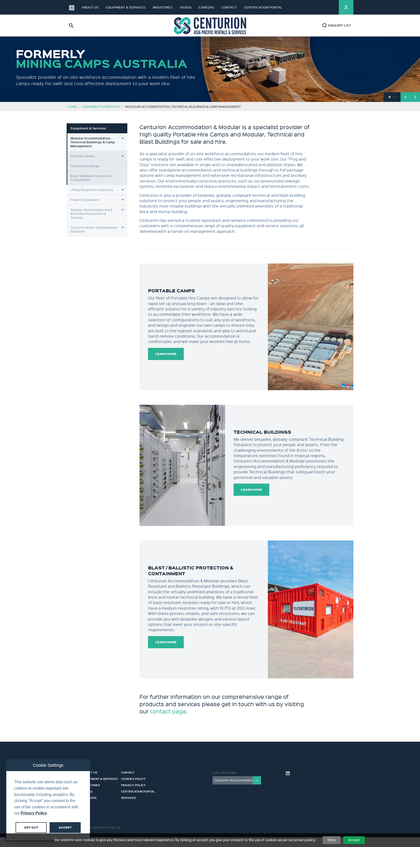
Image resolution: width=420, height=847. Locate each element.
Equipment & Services (125, 7)
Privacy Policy (133, 784)
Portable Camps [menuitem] (82, 156)
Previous (405, 97)
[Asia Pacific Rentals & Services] (210, 25)
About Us (90, 7)
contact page (168, 711)
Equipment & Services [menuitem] (88, 128)
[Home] (72, 7)
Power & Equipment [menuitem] (85, 200)
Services (128, 797)
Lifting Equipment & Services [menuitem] (91, 190)
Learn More (165, 354)
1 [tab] (390, 97)
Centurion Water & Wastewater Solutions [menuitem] (93, 229)
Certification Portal (263, 7)
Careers (206, 7)
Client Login (346, 7)
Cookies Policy (133, 778)
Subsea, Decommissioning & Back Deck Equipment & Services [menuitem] (91, 213)
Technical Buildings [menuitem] (84, 166)
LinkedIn (329, 7)
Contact (229, 7)
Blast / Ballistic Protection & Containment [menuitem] (90, 178)
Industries (163, 7)
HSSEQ (185, 7)
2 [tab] (394, 97)
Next (415, 97)
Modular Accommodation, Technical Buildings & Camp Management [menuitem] (92, 142)
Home (72, 106)
